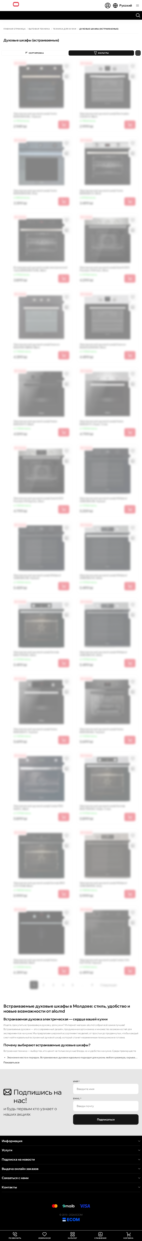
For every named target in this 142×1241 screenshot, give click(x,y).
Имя (76, 1081)
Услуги (7, 1150)
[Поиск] (138, 15)
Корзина (128, 1238)
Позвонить (15, 1235)
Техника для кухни (64, 29)
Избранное (44, 1238)
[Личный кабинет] (107, 5)
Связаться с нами (15, 1178)
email (77, 1098)
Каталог (72, 1238)
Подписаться (105, 1119)
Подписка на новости (18, 1159)
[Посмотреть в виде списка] (138, 53)
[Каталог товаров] (137, 5)
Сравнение (100, 1238)
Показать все (11, 1062)
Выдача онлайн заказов (20, 1169)
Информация (12, 1141)
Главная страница (14, 29)
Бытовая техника (39, 29)
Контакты (9, 1187)
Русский (125, 5)
